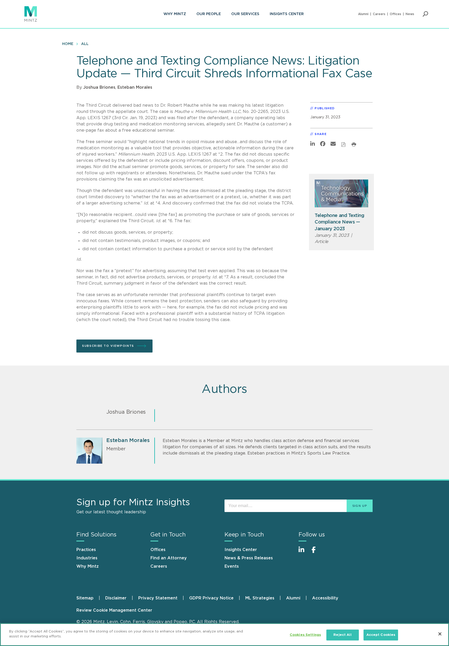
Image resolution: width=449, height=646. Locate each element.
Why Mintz (174, 14)
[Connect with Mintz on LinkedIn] (304, 552)
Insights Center (287, 14)
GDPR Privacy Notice (211, 598)
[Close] (440, 633)
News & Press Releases (248, 558)
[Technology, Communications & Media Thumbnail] (341, 193)
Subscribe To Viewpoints (108, 345)
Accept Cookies (380, 635)
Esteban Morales (134, 87)
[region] (224, 634)
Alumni (363, 14)
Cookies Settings (305, 635)
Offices (395, 14)
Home (67, 44)
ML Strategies (259, 598)
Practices (86, 550)
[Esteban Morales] (89, 451)
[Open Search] (425, 14)
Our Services (245, 14)
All (85, 44)
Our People (208, 14)
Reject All (342, 635)
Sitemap (85, 598)
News (410, 14)
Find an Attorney (168, 558)
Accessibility (325, 598)
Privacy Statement (157, 598)
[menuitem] (174, 14)
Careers (379, 14)
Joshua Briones (99, 87)
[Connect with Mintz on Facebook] (317, 552)
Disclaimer (116, 598)
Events (231, 566)
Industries (86, 558)
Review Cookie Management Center (114, 610)
